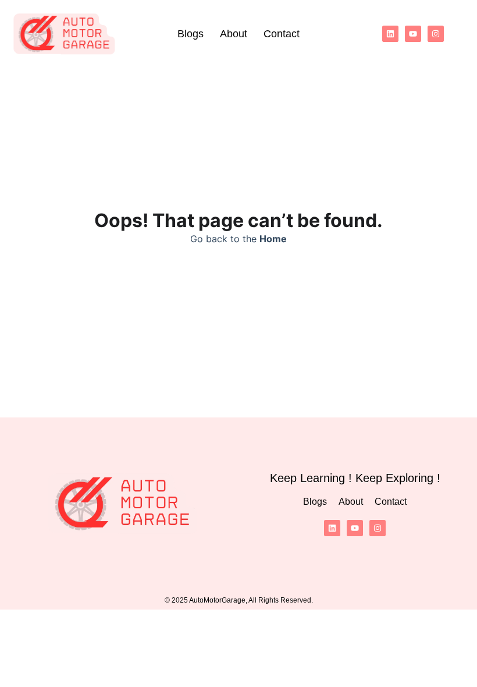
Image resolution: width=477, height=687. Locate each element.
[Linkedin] (390, 34)
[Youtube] (413, 34)
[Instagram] (436, 34)
